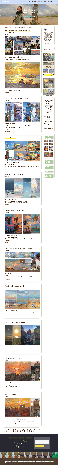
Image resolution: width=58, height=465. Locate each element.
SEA (5, 27)
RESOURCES (47, 1)
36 (10, 431)
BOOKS (13, 461)
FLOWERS (27, 27)
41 (22, 431)
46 (34, 431)
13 (27, 429)
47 (36, 431)
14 (30, 429)
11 (23, 429)
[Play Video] (6, 271)
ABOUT (44, 1)
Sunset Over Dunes (11, 394)
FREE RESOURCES (48, 176)
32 (36, 430)
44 (29, 431)
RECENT (30, 27)
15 (32, 429)
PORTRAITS (50, 461)
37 (13, 431)
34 (6, 431)
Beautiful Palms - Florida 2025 (14, 211)
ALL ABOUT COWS (27, 461)
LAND (13, 27)
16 (34, 429)
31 (34, 430)
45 (31, 431)
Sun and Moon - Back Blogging (15, 322)
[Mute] (35, 271)
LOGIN (51, 1)
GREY (11, 27)
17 (37, 429)
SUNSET (50, 103)
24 (17, 430)
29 (29, 430)
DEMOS (33, 1)
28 (27, 430)
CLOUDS (9, 27)
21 (10, 430)
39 (17, 431)
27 (24, 430)
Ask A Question (47, 43)
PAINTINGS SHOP (38, 461)
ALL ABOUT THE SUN (32, 461)
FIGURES (25, 27)
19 (6, 430)
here (49, 39)
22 (13, 430)
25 (20, 430)
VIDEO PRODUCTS (43, 461)
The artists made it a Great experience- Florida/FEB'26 (18, 31)
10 (20, 429)
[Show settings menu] (37, 271)
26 (22, 430)
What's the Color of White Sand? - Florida (18, 249)
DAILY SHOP (47, 461)
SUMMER (22, 27)
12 (25, 429)
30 (31, 430)
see (22, 385)
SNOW (20, 27)
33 (38, 430)
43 (27, 431)
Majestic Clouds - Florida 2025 (15, 174)
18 (39, 429)
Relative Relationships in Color (15, 286)
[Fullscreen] (39, 271)
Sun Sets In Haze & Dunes (13, 358)
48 (38, 431)
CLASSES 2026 (7, 461)
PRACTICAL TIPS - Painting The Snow (17, 99)
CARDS (53, 461)
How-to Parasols (10, 138)
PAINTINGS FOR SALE (38, 1)
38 (15, 431)
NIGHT (15, 27)
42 (24, 431)
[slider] (21, 271)
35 (8, 431)
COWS (17, 27)
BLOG (29, 1)
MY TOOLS (19, 461)
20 (8, 430)
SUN (6, 27)
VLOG (31, 1)
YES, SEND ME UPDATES (39, 446)
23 (15, 430)
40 (20, 431)
